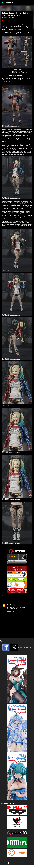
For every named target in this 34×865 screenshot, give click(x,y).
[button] (3, 20)
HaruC (9, 605)
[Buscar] (32, 2)
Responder (10, 611)
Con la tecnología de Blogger (18, 862)
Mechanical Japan (9, 2)
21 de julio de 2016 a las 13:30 (18, 605)
